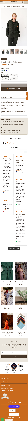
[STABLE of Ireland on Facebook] (10, 402)
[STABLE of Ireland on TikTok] (18, 402)
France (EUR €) (13, 414)
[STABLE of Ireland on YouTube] (20, 402)
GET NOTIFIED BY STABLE (15, 88)
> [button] (14, 248)
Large (14, 78)
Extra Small (5, 75)
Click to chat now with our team (10, 127)
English (11, 410)
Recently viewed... (11, 259)
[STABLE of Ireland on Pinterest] (15, 402)
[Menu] (0, 2)
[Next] (25, 27)
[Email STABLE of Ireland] (8, 402)
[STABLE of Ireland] (14, 2)
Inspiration (3, 259)
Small (14, 75)
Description (4, 97)
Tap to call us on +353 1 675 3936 (10, 132)
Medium (5, 78)
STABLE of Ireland (16, 417)
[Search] (22, 2)
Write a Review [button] (14, 147)
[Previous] (2, 27)
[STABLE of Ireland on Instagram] (13, 402)
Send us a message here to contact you (11, 130)
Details (10, 97)
